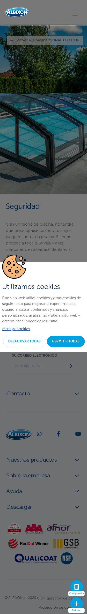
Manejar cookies (16, 329)
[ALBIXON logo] (17, 12)
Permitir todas (66, 341)
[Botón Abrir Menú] (75, 13)
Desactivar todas (24, 341)
